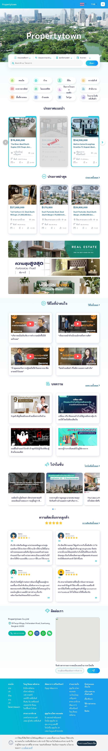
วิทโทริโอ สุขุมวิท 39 (52, 727)
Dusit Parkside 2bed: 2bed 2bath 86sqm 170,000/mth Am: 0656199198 (53, 213)
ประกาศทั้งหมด (91, 177)
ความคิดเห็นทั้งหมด (90, 523)
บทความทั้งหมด (91, 385)
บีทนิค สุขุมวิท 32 (51, 721)
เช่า (9, 691)
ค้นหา (92, 63)
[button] (104, 35)
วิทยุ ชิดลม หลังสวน (31, 684)
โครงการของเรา (14, 707)
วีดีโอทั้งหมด (93, 305)
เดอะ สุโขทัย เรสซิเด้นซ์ (32, 721)
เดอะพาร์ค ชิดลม (29, 705)
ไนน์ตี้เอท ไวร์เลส (29, 708)
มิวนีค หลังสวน (28, 688)
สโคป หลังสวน (28, 691)
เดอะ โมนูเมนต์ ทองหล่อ (54, 731)
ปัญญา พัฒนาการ (51, 688)
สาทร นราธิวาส (29, 713)
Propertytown (9, 4)
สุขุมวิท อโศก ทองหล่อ (54, 713)
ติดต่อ (87, 711)
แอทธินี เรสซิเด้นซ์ (30, 698)
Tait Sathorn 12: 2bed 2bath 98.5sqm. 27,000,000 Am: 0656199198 (22, 213)
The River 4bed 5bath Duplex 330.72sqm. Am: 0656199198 (20, 145)
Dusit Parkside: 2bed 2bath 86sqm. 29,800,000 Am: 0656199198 (84, 213)
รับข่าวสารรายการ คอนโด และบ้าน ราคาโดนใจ (75, 665)
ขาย (9, 688)
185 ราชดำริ (27, 695)
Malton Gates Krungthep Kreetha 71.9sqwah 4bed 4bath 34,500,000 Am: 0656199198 (84, 145)
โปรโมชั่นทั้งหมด (91, 466)
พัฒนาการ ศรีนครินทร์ (54, 684)
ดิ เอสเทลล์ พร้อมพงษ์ (53, 717)
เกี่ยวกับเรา (89, 699)
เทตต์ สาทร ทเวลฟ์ (30, 717)
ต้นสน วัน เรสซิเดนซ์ (31, 701)
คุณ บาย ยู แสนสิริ (51, 724)
